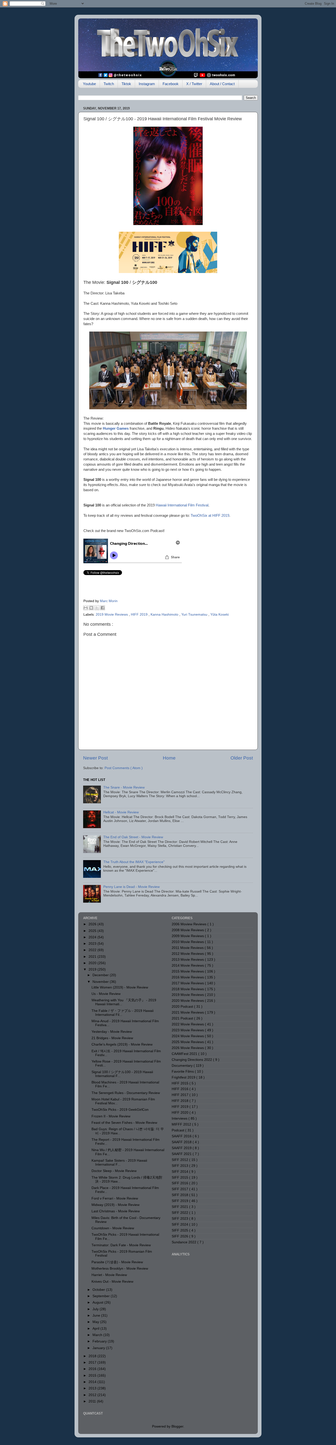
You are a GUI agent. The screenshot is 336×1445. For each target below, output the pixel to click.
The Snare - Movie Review (124, 787)
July (96, 1309)
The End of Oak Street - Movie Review (133, 837)
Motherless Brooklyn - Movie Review (120, 1268)
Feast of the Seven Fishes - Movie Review (124, 1123)
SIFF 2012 (180, 1160)
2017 (93, 1362)
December (101, 975)
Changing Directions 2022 (192, 1060)
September (101, 1296)
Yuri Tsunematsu (194, 614)
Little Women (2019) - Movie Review (120, 987)
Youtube (89, 84)
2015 (93, 1375)
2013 (93, 1388)
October (99, 1290)
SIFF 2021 (180, 1207)
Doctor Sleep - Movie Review (114, 1171)
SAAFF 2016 (182, 1136)
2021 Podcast (183, 1018)
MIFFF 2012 (182, 1124)
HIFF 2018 (180, 1101)
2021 (93, 956)
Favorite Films (183, 1071)
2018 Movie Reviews (188, 989)
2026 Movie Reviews (188, 1048)
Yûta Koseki (219, 614)
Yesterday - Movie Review (112, 1032)
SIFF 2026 (180, 1236)
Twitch (109, 84)
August (98, 1302)
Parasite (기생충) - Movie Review (117, 1262)
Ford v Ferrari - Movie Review (115, 1198)
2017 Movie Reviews (188, 983)
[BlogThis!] (91, 607)
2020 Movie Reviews (188, 1001)
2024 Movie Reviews (188, 1036)
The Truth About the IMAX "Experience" (134, 862)
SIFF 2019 (180, 1201)
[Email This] (85, 607)
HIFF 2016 (180, 1089)
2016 (93, 1369)
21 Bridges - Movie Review (112, 1038)
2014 (93, 1382)
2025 (93, 931)
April (96, 1328)
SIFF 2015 (180, 1177)
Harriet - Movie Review (109, 1275)
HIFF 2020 (180, 1112)
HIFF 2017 (180, 1095)
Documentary (183, 1065)
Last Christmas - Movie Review (116, 1211)
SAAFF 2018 (182, 1142)
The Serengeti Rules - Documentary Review (126, 1093)
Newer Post (95, 758)
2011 (93, 1401)
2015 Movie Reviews (188, 971)
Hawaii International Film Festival (182, 505)
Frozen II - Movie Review (111, 1116)
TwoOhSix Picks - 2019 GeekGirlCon (120, 1109)
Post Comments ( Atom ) (124, 768)
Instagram (147, 84)
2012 (93, 1395)
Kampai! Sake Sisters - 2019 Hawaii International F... (119, 1162)
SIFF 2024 (180, 1224)
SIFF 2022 (180, 1213)
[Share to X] (96, 607)
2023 (93, 943)
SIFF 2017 (180, 1189)
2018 (93, 1356)
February (100, 1341)
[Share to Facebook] (102, 607)
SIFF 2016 (180, 1183)
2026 (93, 924)
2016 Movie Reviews (188, 977)
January (99, 1348)
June (96, 1315)
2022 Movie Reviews (188, 1024)
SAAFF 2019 (182, 1148)
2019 (93, 969)
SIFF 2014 (180, 1171)
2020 (93, 963)
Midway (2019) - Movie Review (115, 1205)
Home (169, 758)
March (97, 1335)
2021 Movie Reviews (188, 1012)
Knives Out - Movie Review (112, 1281)
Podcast (178, 1130)
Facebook (171, 84)
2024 (93, 937)
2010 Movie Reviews (188, 942)
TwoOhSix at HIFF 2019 (210, 515)
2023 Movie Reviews (188, 1030)
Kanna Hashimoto (165, 614)
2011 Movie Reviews (188, 948)
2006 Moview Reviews (189, 924)
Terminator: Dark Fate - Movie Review (121, 1245)
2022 (93, 950)
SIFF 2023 (180, 1218)
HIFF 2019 (140, 614)
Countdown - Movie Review (113, 1228)
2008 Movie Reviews (188, 930)
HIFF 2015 (180, 1083)
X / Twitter (194, 84)
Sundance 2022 (184, 1242)
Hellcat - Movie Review (121, 812)
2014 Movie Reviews (188, 965)
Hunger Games (116, 428)
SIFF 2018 (180, 1195)
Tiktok (126, 84)
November (101, 982)
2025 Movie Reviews (188, 1042)
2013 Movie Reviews (188, 959)
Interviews (180, 1118)
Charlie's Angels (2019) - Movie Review (122, 1044)
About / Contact (222, 84)
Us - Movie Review (106, 994)
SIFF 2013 (180, 1166)
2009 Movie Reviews (188, 936)
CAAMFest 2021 (185, 1054)
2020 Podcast (183, 1006)
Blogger (177, 1426)
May (96, 1322)
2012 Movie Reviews (188, 954)
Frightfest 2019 (184, 1077)
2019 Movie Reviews (112, 614)
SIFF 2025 (180, 1230)
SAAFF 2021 (182, 1154)
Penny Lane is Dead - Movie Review (131, 887)
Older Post (241, 758)
